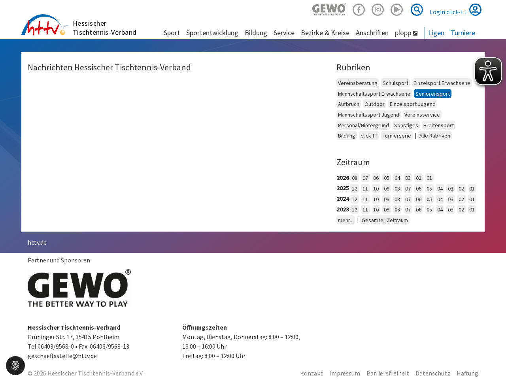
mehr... (345, 220)
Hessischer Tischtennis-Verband (105, 28)
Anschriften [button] (372, 32)
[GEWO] (329, 8)
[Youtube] (396, 8)
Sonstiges (406, 125)
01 (429, 177)
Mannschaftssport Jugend (368, 114)
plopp (404, 32)
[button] (15, 365)
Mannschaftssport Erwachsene (374, 93)
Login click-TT (449, 12)
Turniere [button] (463, 32)
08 (354, 177)
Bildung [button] (256, 32)
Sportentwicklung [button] (212, 32)
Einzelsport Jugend (413, 104)
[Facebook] (358, 8)
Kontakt (311, 373)
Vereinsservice (422, 114)
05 (386, 177)
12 (354, 188)
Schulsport (395, 83)
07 (365, 177)
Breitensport (438, 125)
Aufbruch (348, 104)
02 (418, 177)
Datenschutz (432, 373)
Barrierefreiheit (387, 373)
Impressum (344, 373)
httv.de (37, 242)
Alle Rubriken (434, 135)
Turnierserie (397, 135)
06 (376, 177)
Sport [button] (172, 32)
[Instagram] (377, 8)
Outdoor (374, 104)
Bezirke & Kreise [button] (325, 32)
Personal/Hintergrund (363, 125)
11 (365, 188)
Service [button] (284, 32)
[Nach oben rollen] (490, 358)
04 (397, 177)
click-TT (369, 135)
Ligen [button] (436, 32)
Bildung (346, 135)
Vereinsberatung (358, 83)
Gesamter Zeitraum (385, 220)
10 (376, 188)
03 (408, 177)
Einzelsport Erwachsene (441, 83)
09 (386, 188)
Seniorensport (432, 93)
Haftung (467, 373)
